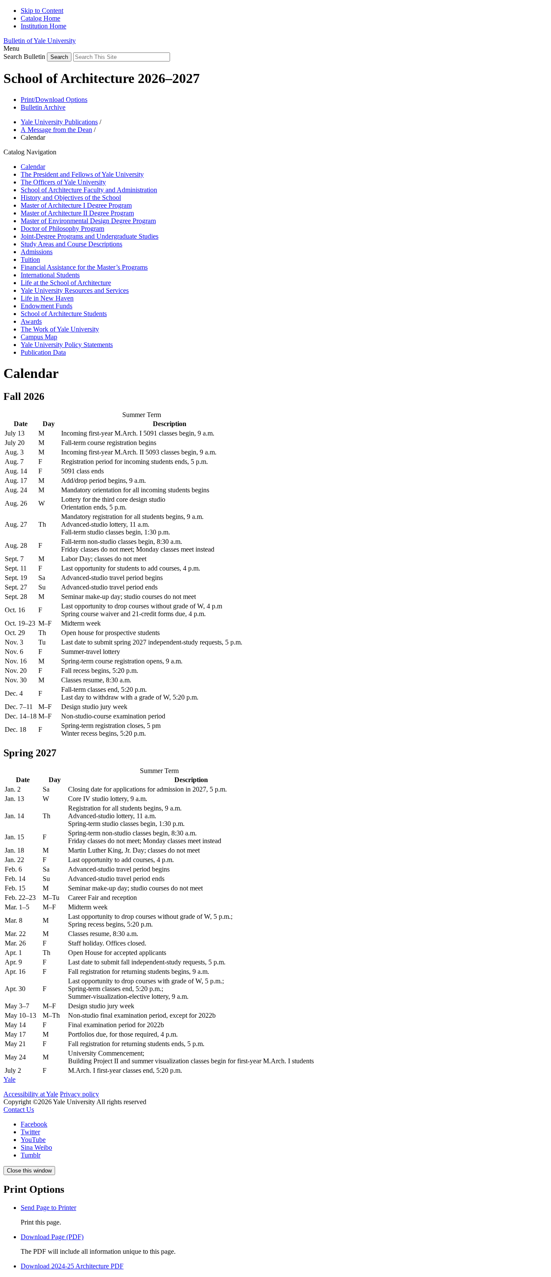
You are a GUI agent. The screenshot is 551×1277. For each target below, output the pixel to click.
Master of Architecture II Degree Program (77, 213)
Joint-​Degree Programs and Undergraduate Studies (89, 236)
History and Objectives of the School (71, 197)
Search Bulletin (24, 56)
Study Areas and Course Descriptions (71, 244)
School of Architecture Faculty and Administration (89, 189)
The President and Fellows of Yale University (82, 174)
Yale (9, 1079)
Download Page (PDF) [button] (52, 1236)
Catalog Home (40, 18)
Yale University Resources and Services (75, 290)
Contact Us (18, 1109)
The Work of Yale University (60, 329)
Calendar (33, 166)
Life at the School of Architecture (66, 282)
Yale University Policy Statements (67, 344)
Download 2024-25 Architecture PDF (72, 1266)
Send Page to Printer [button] (48, 1207)
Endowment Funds (46, 306)
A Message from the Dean (56, 129)
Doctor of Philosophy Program (62, 228)
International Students (50, 275)
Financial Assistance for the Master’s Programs (84, 267)
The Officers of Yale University (63, 182)
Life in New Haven (47, 298)
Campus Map (39, 337)
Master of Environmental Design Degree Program (88, 220)
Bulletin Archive (43, 107)
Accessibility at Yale (30, 1094)
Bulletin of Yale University (39, 40)
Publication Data (43, 352)
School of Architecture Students (64, 313)
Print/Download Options (54, 99)
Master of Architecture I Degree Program (76, 205)
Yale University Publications (59, 122)
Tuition (30, 259)
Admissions (37, 251)
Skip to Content (42, 10)
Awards (31, 321)
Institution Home (43, 26)
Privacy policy (79, 1094)
